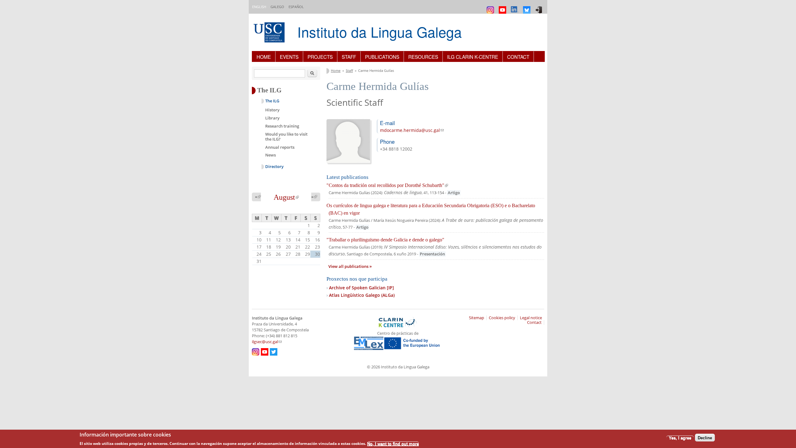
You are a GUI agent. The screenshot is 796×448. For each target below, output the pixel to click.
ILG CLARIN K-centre (472, 56)
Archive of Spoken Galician (361, 288)
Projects (320, 56)
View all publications (348, 266)
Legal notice (531, 317)
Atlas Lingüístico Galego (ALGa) (362, 295)
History (272, 110)
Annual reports (279, 147)
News (270, 155)
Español (296, 6)
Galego (277, 6)
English (259, 6)
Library (272, 118)
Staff (349, 56)
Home (264, 56)
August (286, 197)
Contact (518, 56)
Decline (705, 437)
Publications (382, 56)
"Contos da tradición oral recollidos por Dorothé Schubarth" (387, 185)
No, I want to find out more (393, 443)
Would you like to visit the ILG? (286, 136)
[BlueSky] (527, 7)
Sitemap (476, 317)
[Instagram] (491, 7)
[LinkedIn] (515, 7)
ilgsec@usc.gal (267, 341)
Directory (274, 166)
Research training (282, 126)
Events (289, 56)
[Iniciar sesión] (539, 7)
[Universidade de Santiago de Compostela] (270, 33)
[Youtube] (503, 7)
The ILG (272, 101)
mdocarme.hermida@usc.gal (412, 130)
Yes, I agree (680, 437)
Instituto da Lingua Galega (379, 31)
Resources (423, 56)
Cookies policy (502, 317)
